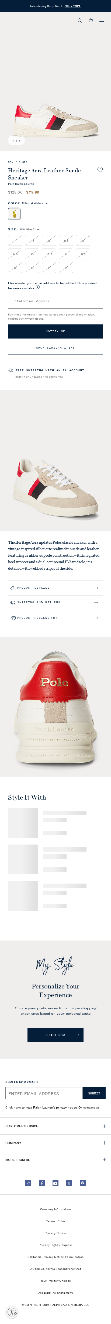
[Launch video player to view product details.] (9, 766)
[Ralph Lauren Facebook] (42, 1183)
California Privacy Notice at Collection (55, 1256)
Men (10, 162)
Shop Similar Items (55, 348)
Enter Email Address (32, 300)
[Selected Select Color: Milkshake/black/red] (14, 214)
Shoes (23, 162)
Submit (94, 1093)
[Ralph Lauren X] (69, 1183)
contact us (91, 1107)
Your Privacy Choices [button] (55, 1280)
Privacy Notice (34, 318)
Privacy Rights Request (55, 1244)
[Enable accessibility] (11, 1312)
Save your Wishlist (100, 170)
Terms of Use (55, 1220)
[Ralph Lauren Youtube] (55, 1183)
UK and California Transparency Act (55, 1268)
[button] (80, 21)
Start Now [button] (55, 1035)
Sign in (20, 376)
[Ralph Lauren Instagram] (28, 1183)
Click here (13, 1107)
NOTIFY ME (55, 331)
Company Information (55, 1208)
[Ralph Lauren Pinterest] (83, 1183)
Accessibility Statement (55, 1292)
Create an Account (43, 376)
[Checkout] (90, 21)
